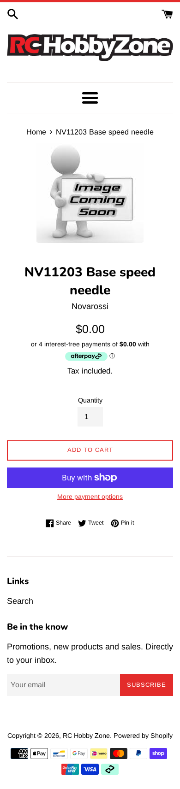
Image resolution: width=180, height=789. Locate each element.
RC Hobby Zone (86, 735)
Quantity (90, 400)
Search (20, 601)
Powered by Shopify (143, 735)
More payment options (90, 496)
